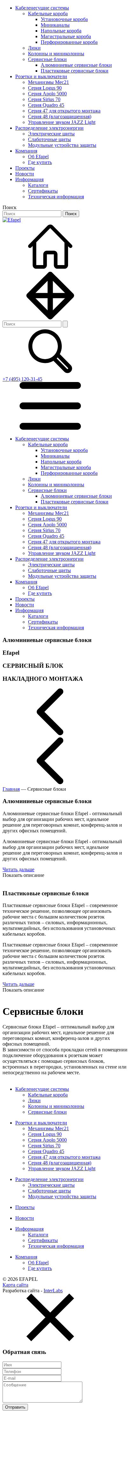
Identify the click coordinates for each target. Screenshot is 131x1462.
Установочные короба (64, 19)
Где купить (40, 162)
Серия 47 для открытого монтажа (64, 110)
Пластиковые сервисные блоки (74, 70)
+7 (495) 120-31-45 (22, 379)
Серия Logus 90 (45, 88)
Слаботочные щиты (49, 139)
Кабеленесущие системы (42, 7)
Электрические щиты (51, 133)
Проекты (25, 168)
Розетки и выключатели (41, 76)
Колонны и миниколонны (56, 53)
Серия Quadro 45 (46, 105)
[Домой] (50, 268)
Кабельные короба (48, 13)
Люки (34, 48)
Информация (29, 179)
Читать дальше (18, 869)
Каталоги (38, 185)
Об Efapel (38, 156)
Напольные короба (61, 30)
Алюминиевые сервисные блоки (76, 65)
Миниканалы (55, 25)
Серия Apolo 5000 (47, 93)
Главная (11, 789)
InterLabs (53, 1290)
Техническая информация (56, 196)
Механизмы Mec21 (48, 82)
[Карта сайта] (50, 317)
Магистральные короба (66, 36)
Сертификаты (43, 191)
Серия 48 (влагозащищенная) (59, 116)
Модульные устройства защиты (62, 145)
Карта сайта (15, 1285)
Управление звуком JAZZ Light (61, 122)
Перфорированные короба (69, 42)
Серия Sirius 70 (44, 99)
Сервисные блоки (47, 59)
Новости (24, 173)
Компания (26, 151)
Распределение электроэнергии (49, 128)
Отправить (15, 1407)
